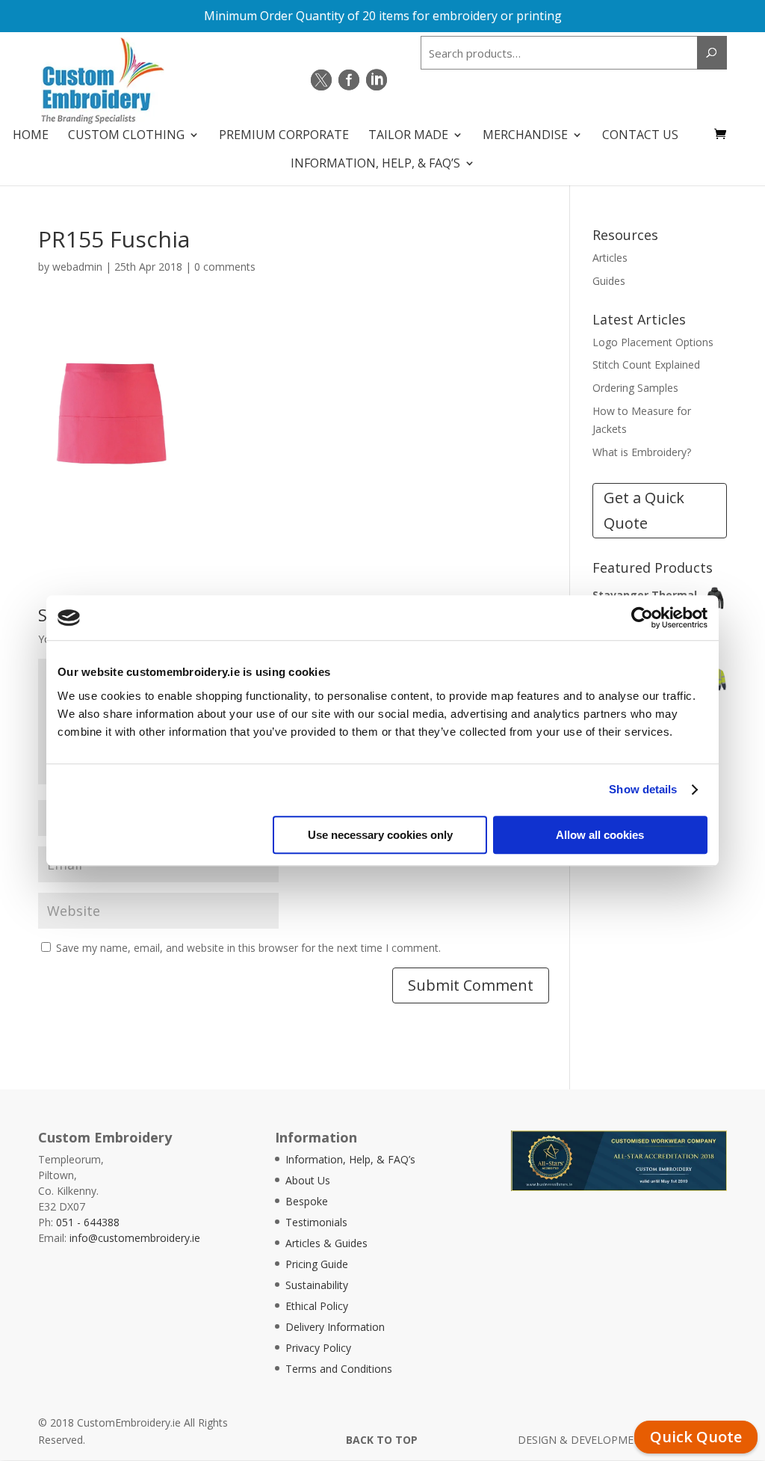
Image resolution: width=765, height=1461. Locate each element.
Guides (608, 281)
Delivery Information (335, 1327)
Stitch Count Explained (646, 364)
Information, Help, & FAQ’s (375, 164)
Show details (643, 789)
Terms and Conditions (338, 1369)
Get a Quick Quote (644, 510)
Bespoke (306, 1201)
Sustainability (316, 1285)
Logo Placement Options (652, 342)
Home (31, 136)
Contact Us (640, 136)
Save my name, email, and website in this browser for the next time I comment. (248, 948)
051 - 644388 (88, 1222)
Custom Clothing (126, 136)
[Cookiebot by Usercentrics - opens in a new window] (642, 617)
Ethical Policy (316, 1306)
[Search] (712, 53)
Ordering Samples (635, 388)
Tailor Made (408, 136)
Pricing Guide (316, 1264)
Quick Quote (696, 1437)
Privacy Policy (318, 1348)
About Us (307, 1180)
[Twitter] (321, 80)
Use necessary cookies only (380, 834)
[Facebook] (348, 80)
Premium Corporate (284, 136)
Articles (610, 257)
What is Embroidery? (641, 452)
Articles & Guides (326, 1243)
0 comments (224, 266)
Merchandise (525, 136)
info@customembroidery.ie (134, 1238)
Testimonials (316, 1222)
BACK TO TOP (382, 1440)
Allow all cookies (600, 834)
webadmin (77, 266)
